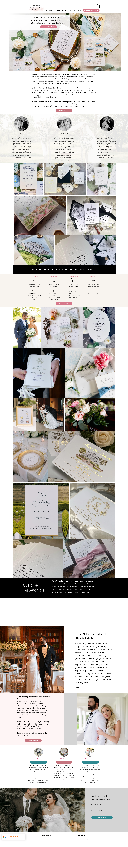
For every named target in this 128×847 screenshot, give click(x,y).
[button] (49, 10)
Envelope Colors (50, 837)
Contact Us (84, 839)
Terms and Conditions (84, 837)
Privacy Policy (76, 837)
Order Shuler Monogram (42, 840)
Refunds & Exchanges (76, 839)
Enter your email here (96, 804)
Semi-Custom (89, 758)
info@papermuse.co (62, 845)
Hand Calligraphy (53, 840)
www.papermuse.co (53, 845)
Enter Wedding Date (96, 810)
